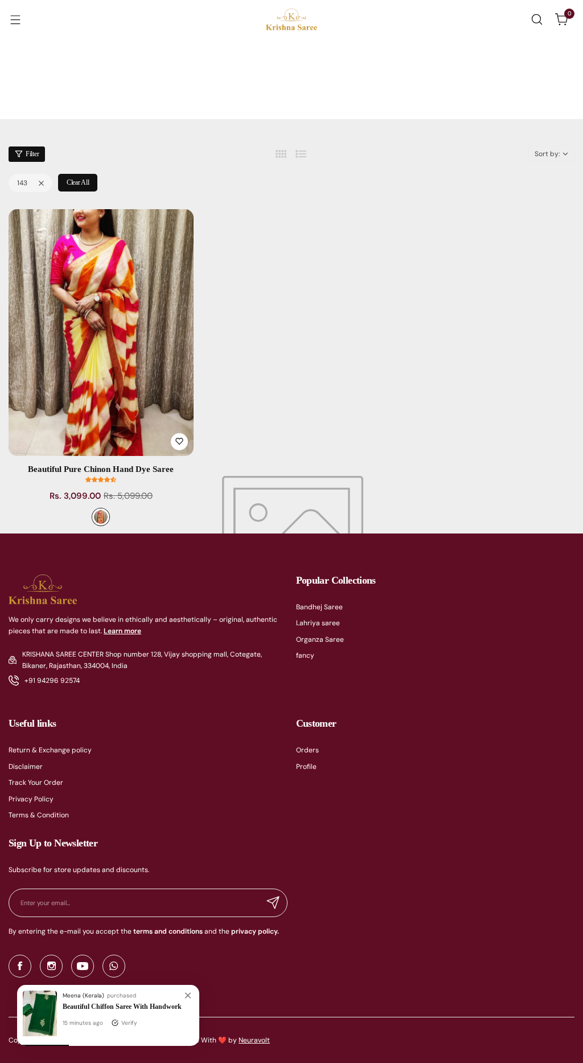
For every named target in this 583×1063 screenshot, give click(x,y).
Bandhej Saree (319, 607)
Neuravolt (254, 1040)
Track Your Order (36, 782)
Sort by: (547, 153)
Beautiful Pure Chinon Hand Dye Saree (101, 469)
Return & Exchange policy (50, 750)
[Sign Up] (273, 903)
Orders (307, 750)
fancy (305, 655)
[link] (188, 997)
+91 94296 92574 (52, 680)
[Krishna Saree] (291, 20)
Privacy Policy (31, 799)
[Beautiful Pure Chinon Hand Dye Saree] (101, 332)
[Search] (536, 19)
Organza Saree (320, 639)
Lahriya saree (318, 623)
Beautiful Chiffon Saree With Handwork (122, 1007)
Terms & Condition (39, 815)
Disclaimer (26, 766)
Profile (306, 766)
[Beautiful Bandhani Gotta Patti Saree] (40, 1033)
